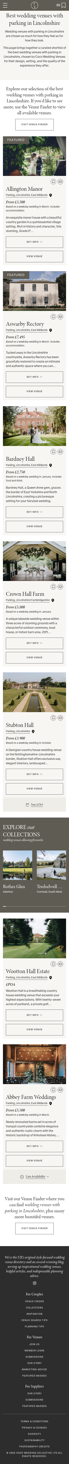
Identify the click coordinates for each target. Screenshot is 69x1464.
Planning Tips (34, 1327)
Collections (34, 1308)
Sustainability (34, 1440)
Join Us (34, 1344)
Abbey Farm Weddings (31, 1097)
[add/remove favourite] (53, 181)
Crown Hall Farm (25, 594)
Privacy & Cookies (34, 1428)
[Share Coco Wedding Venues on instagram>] (34, 1283)
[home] (35, 5)
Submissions (34, 1357)
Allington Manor (24, 189)
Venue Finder (34, 125)
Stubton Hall (19, 725)
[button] (5, 5)
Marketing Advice (34, 1370)
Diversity (34, 1434)
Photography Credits (34, 1447)
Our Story (34, 1363)
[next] (42, 171)
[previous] (27, 171)
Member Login (34, 1351)
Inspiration (34, 1314)
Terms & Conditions (35, 1422)
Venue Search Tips (34, 1320)
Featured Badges (34, 1376)
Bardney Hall (20, 459)
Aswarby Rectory (25, 324)
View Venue (34, 256)
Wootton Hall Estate (28, 971)
